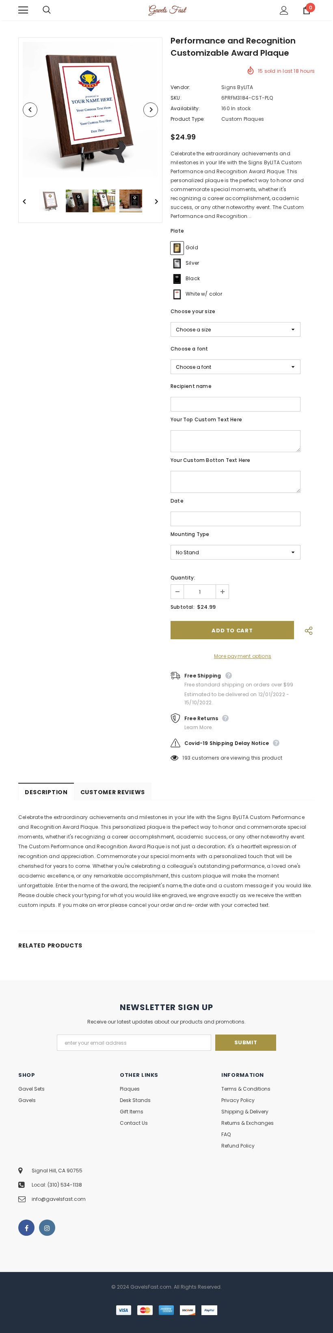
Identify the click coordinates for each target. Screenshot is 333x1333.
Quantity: (183, 577)
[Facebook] (26, 1228)
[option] (90, 109)
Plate (177, 230)
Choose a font (189, 348)
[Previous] (30, 109)
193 (186, 757)
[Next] (150, 109)
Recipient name (191, 386)
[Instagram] (47, 1228)
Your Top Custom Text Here (206, 419)
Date (177, 500)
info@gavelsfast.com (59, 1199)
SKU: (176, 97)
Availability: (185, 108)
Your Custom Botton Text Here (211, 460)
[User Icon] (284, 10)
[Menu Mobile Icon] (23, 10)
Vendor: (180, 87)
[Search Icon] (55, 10)
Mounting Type (190, 534)
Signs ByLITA (237, 87)
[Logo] (167, 10)
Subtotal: (183, 606)
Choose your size (193, 311)
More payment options (242, 656)
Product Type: (188, 118)
